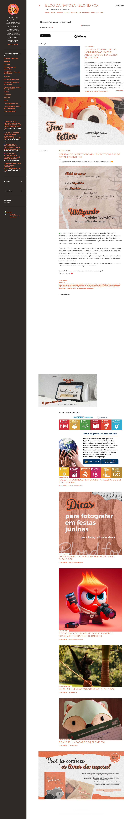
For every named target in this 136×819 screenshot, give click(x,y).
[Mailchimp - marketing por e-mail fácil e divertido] (80, 37)
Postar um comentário (101, 91)
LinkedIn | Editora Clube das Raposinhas (12, 107)
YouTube (7, 64)
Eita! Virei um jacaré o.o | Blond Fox (82, 742)
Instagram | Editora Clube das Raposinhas (12, 88)
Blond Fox (13, 17)
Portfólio (7, 76)
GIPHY (6, 100)
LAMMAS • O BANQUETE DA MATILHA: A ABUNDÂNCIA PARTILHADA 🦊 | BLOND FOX (12, 167)
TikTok (6, 92)
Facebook (7, 95)
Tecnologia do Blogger (82, 810)
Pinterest (7, 98)
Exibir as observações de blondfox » (15, 216)
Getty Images (76, 13)
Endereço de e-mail (46, 27)
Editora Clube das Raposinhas (10, 68)
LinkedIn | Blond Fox (11, 103)
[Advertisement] (54, 356)
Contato (95, 13)
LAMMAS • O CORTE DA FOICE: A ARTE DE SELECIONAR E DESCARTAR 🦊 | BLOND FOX (12, 136)
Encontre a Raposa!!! (11, 58)
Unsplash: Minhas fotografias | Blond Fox (86, 689)
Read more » (120, 90)
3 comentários (73, 745)
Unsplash (86, 13)
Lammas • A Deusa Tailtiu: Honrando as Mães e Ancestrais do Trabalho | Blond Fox (101, 53)
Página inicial (50, 13)
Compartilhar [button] (88, 91)
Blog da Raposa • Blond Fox (71, 5)
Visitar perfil (13, 44)
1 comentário (73, 692)
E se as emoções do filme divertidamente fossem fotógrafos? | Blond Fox (86, 634)
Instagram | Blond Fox (11, 79)
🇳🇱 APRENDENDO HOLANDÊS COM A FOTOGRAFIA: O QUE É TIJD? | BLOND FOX (12, 156)
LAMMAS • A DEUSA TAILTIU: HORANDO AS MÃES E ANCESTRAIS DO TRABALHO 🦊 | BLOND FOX (12, 125)
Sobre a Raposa (63, 13)
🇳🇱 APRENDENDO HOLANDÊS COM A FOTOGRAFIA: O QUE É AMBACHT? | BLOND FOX (12, 146)
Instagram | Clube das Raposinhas (11, 83)
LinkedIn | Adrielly (10, 111)
